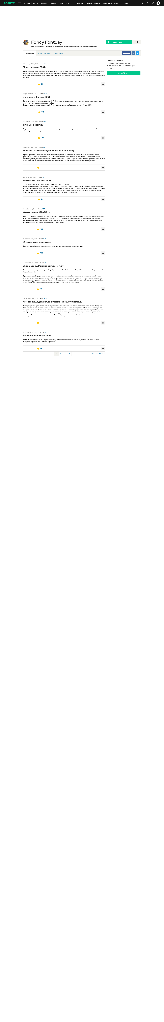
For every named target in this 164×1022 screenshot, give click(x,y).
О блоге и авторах (44, 53)
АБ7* (45, 94)
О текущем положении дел (37, 242)
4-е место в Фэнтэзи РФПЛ (37, 180)
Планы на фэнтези (33, 125)
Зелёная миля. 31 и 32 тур (37, 212)
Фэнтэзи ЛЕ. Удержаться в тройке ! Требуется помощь (52, 301)
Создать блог (123, 73)
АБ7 (45, 64)
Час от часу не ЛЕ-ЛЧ (34, 67)
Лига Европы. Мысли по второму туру (43, 266)
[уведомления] (147, 3)
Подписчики (59, 53)
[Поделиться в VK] (133, 53)
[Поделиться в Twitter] (137, 53)
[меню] (19, 3)
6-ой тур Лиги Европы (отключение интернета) (48, 150)
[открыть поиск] (142, 3)
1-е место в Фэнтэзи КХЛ (36, 97)
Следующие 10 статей (98, 354)
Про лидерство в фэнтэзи (37, 335)
